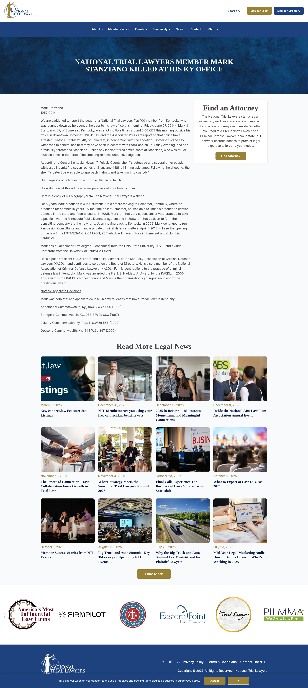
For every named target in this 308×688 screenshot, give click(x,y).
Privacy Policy (193, 662)
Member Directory (288, 10)
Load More (154, 574)
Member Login (259, 10)
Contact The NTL (253, 662)
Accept (214, 680)
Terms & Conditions (222, 662)
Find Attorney (230, 155)
